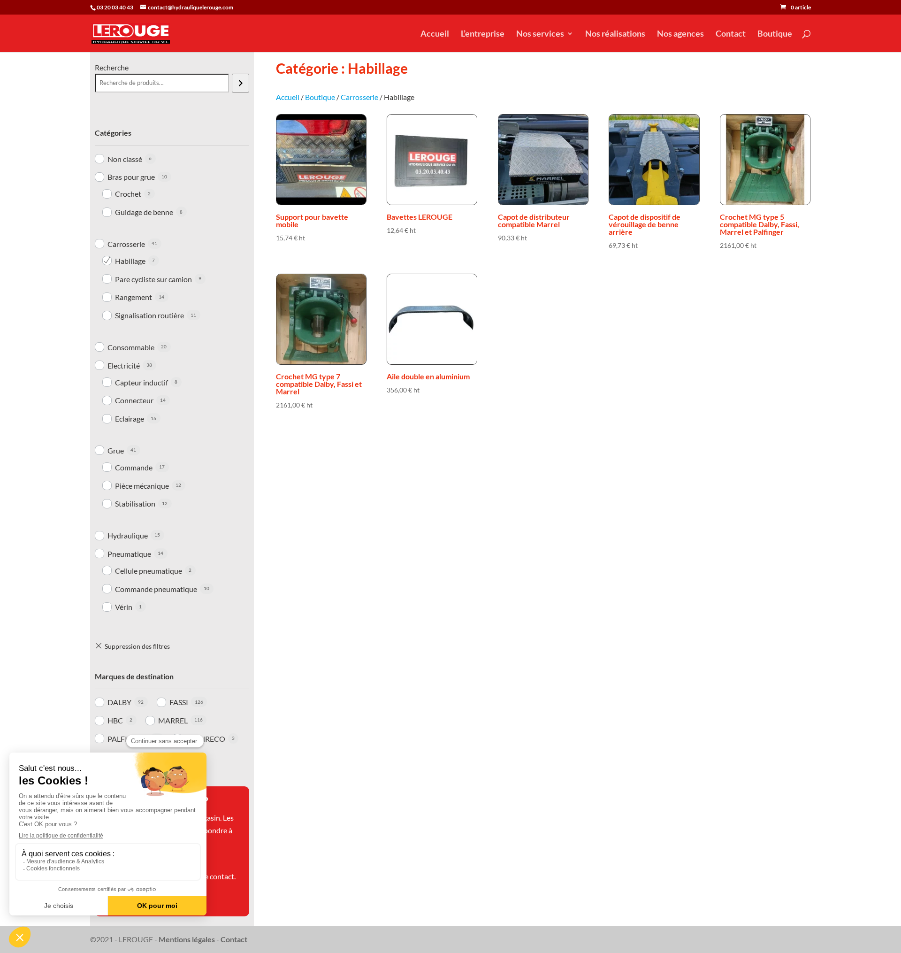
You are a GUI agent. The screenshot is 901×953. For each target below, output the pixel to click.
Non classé (124, 158)
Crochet (128, 193)
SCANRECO (205, 738)
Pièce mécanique (142, 485)
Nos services (540, 34)
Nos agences (680, 34)
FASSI (178, 702)
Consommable (130, 347)
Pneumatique (129, 553)
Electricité (123, 365)
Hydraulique (127, 535)
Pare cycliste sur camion (153, 279)
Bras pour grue (131, 176)
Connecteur (134, 400)
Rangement (133, 296)
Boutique (774, 34)
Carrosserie (126, 243)
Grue (115, 450)
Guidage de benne (144, 212)
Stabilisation (135, 503)
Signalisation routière (149, 315)
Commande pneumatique (156, 588)
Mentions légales (187, 939)
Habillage (130, 260)
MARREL (173, 720)
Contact (731, 34)
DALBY (119, 702)
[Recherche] (240, 83)
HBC (115, 720)
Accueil (434, 34)
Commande (134, 467)
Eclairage (129, 418)
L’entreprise (482, 34)
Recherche (112, 67)
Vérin (123, 606)
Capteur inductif (141, 382)
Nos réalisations (615, 34)
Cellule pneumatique (148, 570)
